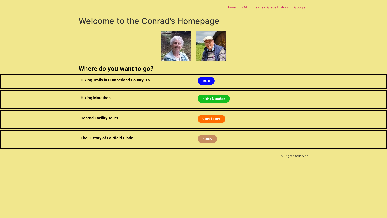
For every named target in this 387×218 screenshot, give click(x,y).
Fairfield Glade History (271, 7)
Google (299, 7)
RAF (245, 7)
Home (231, 7)
